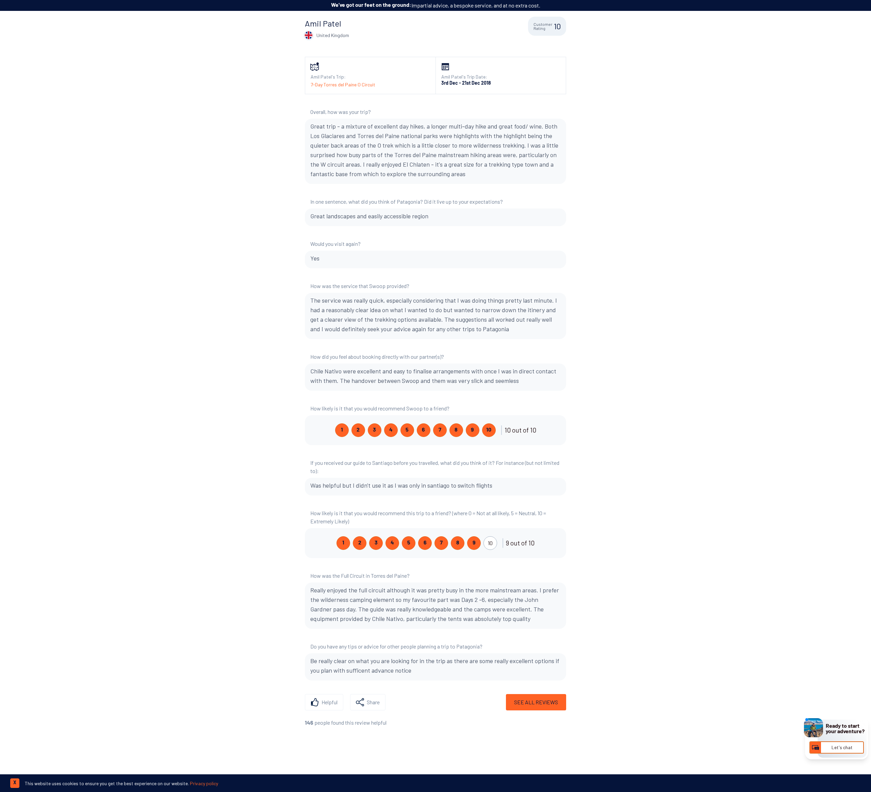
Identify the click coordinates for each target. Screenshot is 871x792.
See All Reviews (536, 702)
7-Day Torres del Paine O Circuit (343, 84)
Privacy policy (204, 783)
